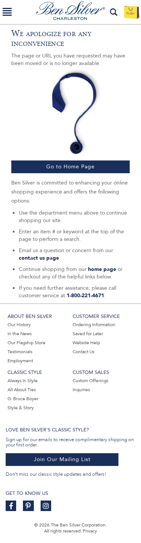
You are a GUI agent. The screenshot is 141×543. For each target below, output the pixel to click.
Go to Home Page (70, 166)
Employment (20, 361)
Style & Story (21, 408)
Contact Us (83, 352)
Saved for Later (88, 334)
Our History (19, 325)
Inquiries (81, 390)
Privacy (90, 531)
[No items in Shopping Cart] (131, 12)
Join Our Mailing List (62, 459)
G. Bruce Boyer (23, 399)
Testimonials (20, 352)
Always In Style (23, 381)
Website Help (86, 343)
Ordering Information (94, 325)
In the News (20, 334)
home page (102, 269)
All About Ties (22, 390)
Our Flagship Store (26, 343)
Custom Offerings (90, 381)
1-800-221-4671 (85, 295)
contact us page (39, 258)
